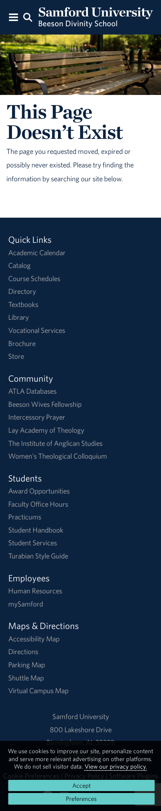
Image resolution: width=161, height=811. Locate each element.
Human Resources (35, 590)
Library (18, 317)
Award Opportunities (39, 490)
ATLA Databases (32, 391)
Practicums (24, 516)
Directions (23, 651)
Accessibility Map (34, 638)
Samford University (80, 716)
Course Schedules (34, 278)
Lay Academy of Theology (46, 430)
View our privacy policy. (116, 766)
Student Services (32, 542)
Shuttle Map (26, 677)
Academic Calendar (37, 252)
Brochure (22, 343)
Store (16, 356)
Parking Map (26, 664)
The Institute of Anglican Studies (55, 443)
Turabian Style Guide (38, 555)
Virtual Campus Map (38, 690)
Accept (81, 785)
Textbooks (23, 304)
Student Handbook (35, 529)
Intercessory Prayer (36, 416)
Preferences (81, 798)
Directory (22, 291)
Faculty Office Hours (38, 504)
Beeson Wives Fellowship (45, 404)
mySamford (25, 603)
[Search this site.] (28, 16)
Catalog (19, 265)
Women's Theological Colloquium (57, 455)
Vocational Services (36, 330)
